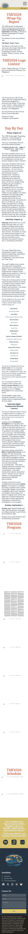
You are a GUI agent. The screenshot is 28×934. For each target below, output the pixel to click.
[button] (20, 3)
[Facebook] (3, 884)
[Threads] (16, 884)
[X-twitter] (7, 884)
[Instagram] (12, 884)
